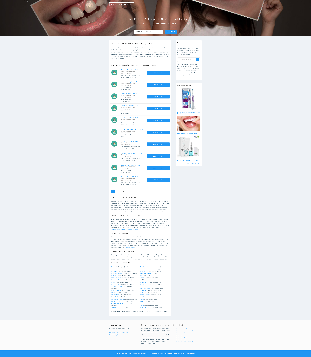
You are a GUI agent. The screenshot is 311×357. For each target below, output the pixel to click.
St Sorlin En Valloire (145, 307)
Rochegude (143, 290)
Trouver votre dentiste (182, 329)
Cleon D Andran (115, 301)
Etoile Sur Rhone (116, 277)
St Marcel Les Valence (117, 299)
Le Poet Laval (115, 294)
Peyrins (142, 305)
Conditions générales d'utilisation (118, 332)
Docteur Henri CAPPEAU (129, 94)
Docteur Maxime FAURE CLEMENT (132, 129)
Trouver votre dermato (182, 335)
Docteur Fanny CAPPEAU (129, 82)
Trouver (170, 31)
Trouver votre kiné (181, 333)
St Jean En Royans (145, 288)
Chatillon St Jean (144, 284)
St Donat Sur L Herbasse (118, 286)
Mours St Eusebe (116, 297)
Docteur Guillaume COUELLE (130, 105)
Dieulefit (142, 297)
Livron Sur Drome (145, 294)
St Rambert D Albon (145, 273)
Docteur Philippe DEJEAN (129, 117)
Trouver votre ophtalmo (182, 337)
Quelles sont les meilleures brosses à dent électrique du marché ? (188, 113)
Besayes (142, 277)
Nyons (113, 282)
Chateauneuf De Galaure (118, 303)
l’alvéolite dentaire (130, 247)
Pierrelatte (114, 271)
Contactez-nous (190, 353)
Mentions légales (114, 335)
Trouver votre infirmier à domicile (185, 331)
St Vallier (113, 275)
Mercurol (142, 269)
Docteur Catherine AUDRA (130, 70)
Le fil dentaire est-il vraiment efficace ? (187, 133)
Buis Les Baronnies (116, 290)
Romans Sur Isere (116, 269)
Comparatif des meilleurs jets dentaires (187, 160)
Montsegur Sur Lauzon (117, 280)
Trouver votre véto (181, 339)
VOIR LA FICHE (157, 73)
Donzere (113, 292)
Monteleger (143, 282)
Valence (113, 267)
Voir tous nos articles (193, 163)
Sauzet (142, 292)
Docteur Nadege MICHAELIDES (131, 153)
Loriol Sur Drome (116, 284)
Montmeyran (143, 271)
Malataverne (143, 301)
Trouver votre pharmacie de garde (185, 341)
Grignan (142, 299)
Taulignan (114, 307)
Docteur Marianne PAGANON (130, 165)
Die (141, 280)
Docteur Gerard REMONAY (130, 177)
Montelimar (143, 267)
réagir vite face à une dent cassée (144, 212)
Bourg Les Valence (116, 273)
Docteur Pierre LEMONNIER (130, 141)
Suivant (121, 191)
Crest (141, 275)
